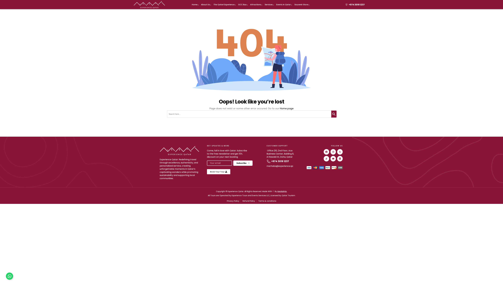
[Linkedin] (340, 158)
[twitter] (340, 152)
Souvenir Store (301, 4)
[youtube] (333, 158)
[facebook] (326, 152)
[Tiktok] (326, 158)
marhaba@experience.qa (280, 166)
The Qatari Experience (224, 4)
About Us (205, 4)
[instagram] (333, 152)
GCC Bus (242, 4)
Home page (287, 108)
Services (269, 4)
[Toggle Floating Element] (9, 276)
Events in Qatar (283, 4)
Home (194, 4)
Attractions (255, 4)
